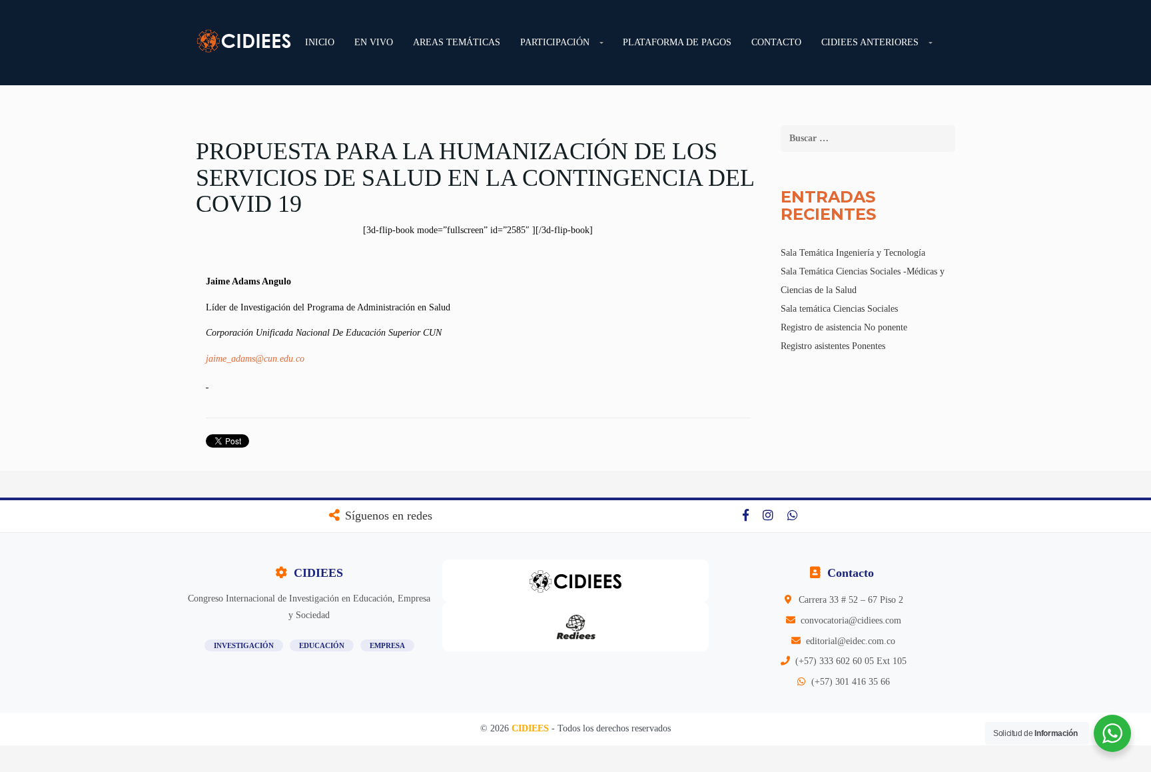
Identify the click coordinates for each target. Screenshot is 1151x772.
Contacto (776, 42)
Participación (554, 42)
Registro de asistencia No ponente (844, 327)
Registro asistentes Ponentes (833, 346)
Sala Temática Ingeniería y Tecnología (853, 253)
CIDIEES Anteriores (870, 42)
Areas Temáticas (456, 42)
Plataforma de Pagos (677, 42)
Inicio (319, 42)
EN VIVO (373, 42)
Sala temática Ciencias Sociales (839, 309)
